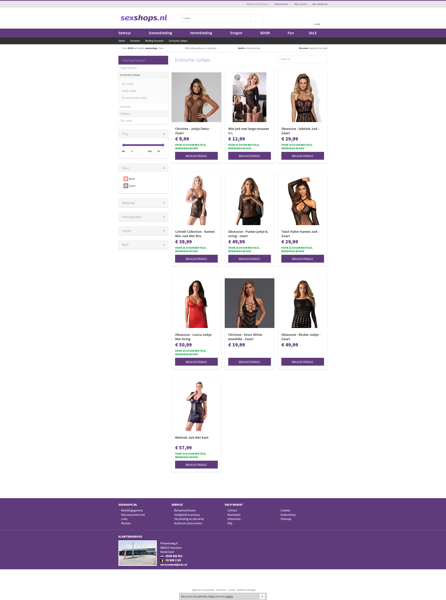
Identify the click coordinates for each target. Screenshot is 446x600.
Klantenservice (281, 4)
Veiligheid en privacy (187, 515)
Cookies (285, 510)
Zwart (132, 185)
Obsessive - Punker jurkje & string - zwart (248, 233)
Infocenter (234, 519)
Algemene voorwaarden (203, 589)
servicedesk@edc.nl (173, 565)
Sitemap (285, 519)
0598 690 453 (173, 556)
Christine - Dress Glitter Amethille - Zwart (245, 337)
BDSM (265, 33)
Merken (126, 523)
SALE (313, 33)
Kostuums (125, 106)
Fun (291, 33)
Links (124, 519)
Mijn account (300, 4)
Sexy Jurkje (126, 120)
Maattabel (233, 515)
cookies (229, 596)
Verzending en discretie (189, 519)
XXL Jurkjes (128, 83)
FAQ (229, 523)
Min (123, 151)
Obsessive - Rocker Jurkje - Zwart (301, 337)
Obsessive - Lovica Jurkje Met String (193, 337)
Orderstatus (288, 515)
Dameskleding (160, 33)
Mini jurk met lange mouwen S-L (248, 131)
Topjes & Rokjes (128, 68)
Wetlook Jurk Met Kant (192, 437)
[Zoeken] (257, 18)
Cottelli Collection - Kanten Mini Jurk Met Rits (195, 233)
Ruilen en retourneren (188, 523)
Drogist (236, 33)
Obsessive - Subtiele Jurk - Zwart (300, 131)
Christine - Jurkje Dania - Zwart (193, 131)
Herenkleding (201, 33)
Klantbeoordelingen (246, 589)
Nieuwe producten (133, 515)
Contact (232, 510)
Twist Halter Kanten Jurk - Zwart (300, 233)
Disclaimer (221, 589)
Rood (132, 178)
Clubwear (125, 113)
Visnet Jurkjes (129, 90)
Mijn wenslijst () (320, 4)
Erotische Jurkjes (130, 75)
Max (150, 151)
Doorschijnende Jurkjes (134, 97)
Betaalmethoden (185, 510)
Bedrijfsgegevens (132, 510)
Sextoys (124, 33)
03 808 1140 (173, 560)
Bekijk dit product (196, 155)
